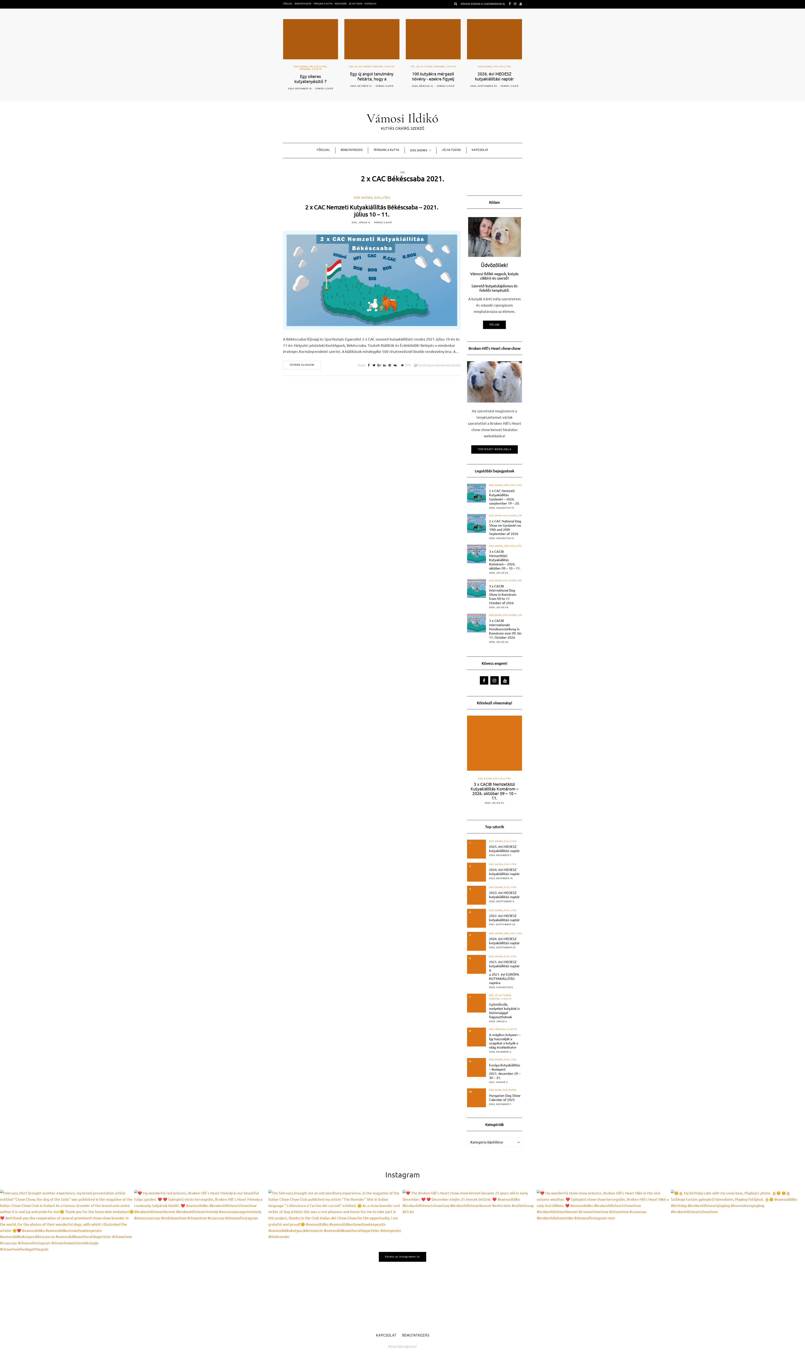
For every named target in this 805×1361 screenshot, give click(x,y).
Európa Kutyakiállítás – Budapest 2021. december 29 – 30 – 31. (505, 1071)
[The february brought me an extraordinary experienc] (335, 1257)
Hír (290, 67)
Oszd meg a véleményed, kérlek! (439, 365)
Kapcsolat (371, 4)
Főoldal (288, 4)
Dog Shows (341, 4)
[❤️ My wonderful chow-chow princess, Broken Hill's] (604, 1257)
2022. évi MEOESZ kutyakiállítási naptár (504, 917)
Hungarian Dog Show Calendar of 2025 (504, 1097)
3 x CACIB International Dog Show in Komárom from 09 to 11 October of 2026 (502, 594)
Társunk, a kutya (322, 4)
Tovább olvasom (302, 365)
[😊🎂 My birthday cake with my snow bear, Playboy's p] (738, 1257)
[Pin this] (389, 366)
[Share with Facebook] (368, 366)
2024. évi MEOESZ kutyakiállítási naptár (504, 871)
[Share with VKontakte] (395, 366)
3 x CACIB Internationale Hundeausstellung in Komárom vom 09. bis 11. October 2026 (505, 628)
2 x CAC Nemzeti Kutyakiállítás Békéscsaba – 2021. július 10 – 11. (371, 211)
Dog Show (495, 515)
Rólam (494, 324)
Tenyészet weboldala (494, 449)
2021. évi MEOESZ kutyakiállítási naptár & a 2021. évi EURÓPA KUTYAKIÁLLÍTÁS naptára (504, 972)
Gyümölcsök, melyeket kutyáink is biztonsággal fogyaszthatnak (504, 1010)
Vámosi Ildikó (323, 86)
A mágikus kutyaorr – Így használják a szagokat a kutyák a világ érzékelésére (505, 1040)
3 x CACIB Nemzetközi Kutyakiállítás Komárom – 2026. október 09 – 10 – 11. (505, 559)
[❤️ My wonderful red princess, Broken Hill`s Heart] (201, 1257)
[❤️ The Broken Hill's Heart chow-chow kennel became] (469, 1257)
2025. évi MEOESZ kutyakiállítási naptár (504, 848)
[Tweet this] (374, 366)
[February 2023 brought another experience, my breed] (67, 1257)
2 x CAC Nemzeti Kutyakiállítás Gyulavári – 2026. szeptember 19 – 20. (504, 496)
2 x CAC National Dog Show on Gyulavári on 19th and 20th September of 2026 (505, 527)
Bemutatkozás (303, 4)
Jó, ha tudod (355, 4)
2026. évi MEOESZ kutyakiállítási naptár (504, 940)
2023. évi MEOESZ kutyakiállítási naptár (504, 894)
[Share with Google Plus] (379, 366)
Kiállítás (443, 67)
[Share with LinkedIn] (384, 366)
